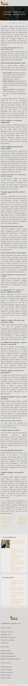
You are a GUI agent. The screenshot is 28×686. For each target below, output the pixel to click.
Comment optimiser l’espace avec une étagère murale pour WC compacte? (7, 522)
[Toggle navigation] (25, 3)
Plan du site (14, 685)
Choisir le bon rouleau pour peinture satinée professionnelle (21, 521)
